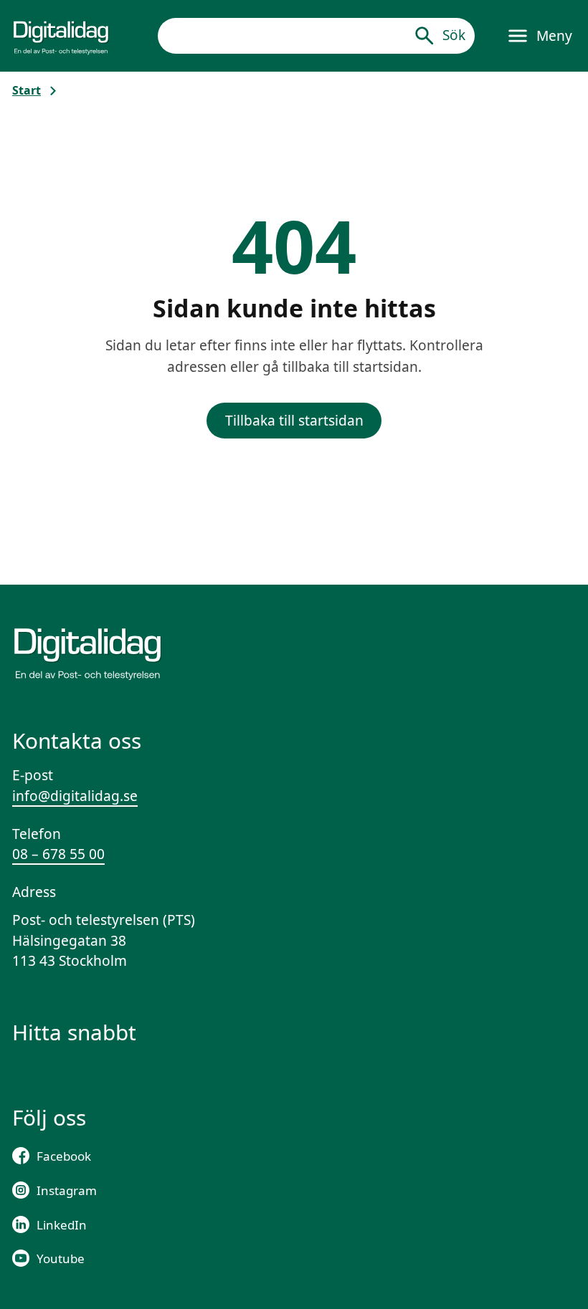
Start (26, 90)
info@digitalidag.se (75, 796)
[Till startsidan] (61, 35)
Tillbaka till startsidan (294, 420)
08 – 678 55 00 (58, 854)
